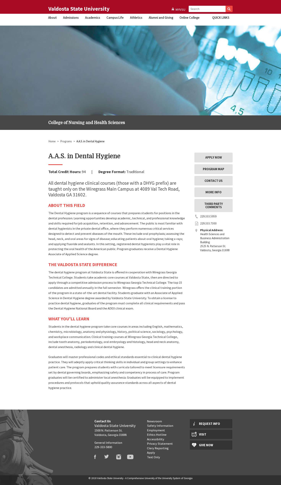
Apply (151, 452)
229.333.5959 (208, 216)
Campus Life (115, 17)
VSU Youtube (133, 457)
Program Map (213, 169)
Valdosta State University (79, 8)
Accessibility (155, 439)
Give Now (206, 445)
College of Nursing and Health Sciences (86, 122)
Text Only (153, 457)
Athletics (136, 17)
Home (52, 141)
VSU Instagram (121, 457)
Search (229, 9)
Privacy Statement (160, 443)
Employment (156, 430)
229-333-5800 (103, 447)
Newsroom (154, 421)
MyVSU (180, 9)
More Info (213, 192)
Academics (92, 17)
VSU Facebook (97, 457)
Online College (189, 17)
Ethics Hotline (156, 434)
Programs (66, 141)
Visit (202, 434)
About (52, 17)
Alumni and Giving (161, 17)
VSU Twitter (109, 457)
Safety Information (160, 425)
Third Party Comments (213, 205)
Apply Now (213, 157)
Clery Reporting (158, 448)
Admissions (71, 17)
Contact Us (214, 181)
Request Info (209, 424)
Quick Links (220, 17)
